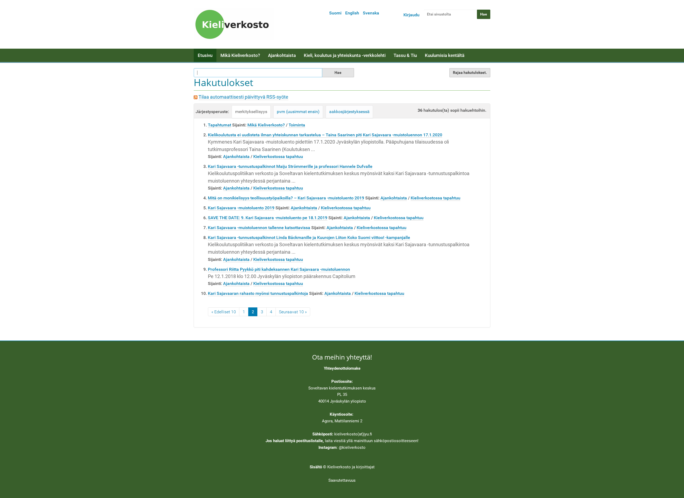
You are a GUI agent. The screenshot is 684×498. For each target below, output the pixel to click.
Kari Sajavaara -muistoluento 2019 (241, 207)
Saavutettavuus (342, 480)
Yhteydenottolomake (342, 368)
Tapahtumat (219, 125)
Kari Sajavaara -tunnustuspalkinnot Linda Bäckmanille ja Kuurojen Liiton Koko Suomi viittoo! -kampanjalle (309, 237)
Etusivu (205, 55)
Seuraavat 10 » (293, 311)
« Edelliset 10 (223, 311)
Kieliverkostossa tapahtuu (278, 156)
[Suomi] (234, 24)
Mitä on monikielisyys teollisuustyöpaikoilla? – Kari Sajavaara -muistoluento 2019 (286, 197)
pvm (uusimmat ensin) (298, 111)
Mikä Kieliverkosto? (240, 55)
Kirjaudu (411, 14)
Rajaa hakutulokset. (470, 72)
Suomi (335, 13)
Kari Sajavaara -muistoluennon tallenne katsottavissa (259, 227)
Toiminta (297, 125)
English (352, 13)
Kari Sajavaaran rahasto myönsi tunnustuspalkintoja (258, 293)
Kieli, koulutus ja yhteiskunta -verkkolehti (345, 55)
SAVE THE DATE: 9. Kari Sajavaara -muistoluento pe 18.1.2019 (267, 217)
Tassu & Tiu (405, 55)
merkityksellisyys (251, 111)
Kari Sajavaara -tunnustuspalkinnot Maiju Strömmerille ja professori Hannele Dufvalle (290, 166)
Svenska (371, 13)
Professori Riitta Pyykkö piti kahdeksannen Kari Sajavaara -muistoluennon (279, 269)
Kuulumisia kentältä (444, 55)
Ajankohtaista (282, 55)
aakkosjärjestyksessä (349, 111)
